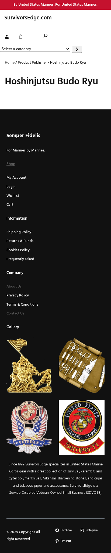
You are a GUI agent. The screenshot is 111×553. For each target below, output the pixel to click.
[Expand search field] (45, 36)
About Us (14, 287)
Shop (10, 164)
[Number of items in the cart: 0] (21, 37)
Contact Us (15, 313)
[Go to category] (77, 49)
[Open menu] (101, 18)
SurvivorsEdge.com (28, 18)
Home (10, 63)
